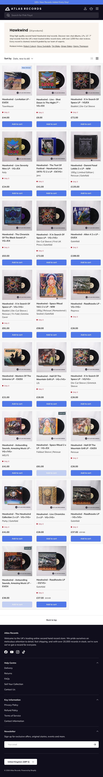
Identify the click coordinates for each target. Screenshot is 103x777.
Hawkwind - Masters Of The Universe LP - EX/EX (16, 377)
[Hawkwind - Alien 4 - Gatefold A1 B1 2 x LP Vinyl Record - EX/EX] (86, 216)
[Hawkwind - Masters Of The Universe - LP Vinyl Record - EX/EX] (17, 357)
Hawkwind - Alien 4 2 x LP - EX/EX (85, 236)
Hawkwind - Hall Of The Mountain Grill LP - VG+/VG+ (51, 378)
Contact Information (14, 721)
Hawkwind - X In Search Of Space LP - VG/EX (85, 101)
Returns (8, 673)
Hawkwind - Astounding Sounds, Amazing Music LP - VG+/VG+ (16, 448)
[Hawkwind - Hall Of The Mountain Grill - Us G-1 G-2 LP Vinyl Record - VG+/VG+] (51, 357)
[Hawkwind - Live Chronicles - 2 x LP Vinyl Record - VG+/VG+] (51, 495)
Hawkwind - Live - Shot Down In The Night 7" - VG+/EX (48, 102)
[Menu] (97, 9)
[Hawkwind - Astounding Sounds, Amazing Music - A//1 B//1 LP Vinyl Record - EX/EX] (17, 561)
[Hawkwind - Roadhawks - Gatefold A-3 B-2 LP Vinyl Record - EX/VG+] (51, 561)
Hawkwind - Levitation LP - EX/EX (16, 101)
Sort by (8, 58)
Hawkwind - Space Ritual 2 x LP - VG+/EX (51, 446)
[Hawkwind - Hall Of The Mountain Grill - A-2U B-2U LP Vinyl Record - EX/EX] (86, 426)
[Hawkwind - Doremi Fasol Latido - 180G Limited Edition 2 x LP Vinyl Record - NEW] (86, 146)
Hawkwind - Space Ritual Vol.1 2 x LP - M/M (49, 305)
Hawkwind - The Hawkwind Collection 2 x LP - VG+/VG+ (16, 515)
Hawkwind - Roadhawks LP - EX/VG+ (50, 581)
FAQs (7, 678)
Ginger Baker (66, 46)
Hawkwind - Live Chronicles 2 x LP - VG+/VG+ (50, 516)
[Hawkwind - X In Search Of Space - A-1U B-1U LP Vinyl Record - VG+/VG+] (51, 216)
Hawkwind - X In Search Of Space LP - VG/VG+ (85, 377)
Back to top (51, 620)
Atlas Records (15, 770)
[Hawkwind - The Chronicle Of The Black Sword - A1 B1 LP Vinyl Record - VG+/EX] (17, 216)
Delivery (8, 668)
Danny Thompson (80, 46)
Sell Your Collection (13, 684)
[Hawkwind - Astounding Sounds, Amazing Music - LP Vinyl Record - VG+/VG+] (17, 426)
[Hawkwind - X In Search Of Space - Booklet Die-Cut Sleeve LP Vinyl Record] (17, 285)
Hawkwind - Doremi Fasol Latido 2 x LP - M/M (84, 167)
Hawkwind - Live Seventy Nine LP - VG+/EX (15, 167)
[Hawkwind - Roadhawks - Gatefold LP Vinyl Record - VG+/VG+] (86, 495)
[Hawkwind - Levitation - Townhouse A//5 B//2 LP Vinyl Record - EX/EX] (17, 80)
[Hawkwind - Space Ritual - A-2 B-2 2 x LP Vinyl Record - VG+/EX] (51, 426)
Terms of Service (12, 715)
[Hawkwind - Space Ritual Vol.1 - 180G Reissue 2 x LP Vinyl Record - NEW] (51, 285)
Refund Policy (11, 710)
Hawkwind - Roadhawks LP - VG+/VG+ (86, 305)
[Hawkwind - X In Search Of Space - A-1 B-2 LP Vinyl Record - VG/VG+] (86, 357)
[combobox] (51, 15)
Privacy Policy (11, 705)
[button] (91, 9)
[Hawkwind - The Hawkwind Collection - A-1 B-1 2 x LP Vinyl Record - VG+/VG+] (17, 495)
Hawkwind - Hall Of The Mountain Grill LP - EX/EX (84, 447)
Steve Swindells (44, 46)
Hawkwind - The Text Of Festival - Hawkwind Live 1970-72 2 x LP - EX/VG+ (49, 168)
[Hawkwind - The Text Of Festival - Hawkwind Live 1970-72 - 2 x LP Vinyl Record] (51, 146)
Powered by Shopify (28, 770)
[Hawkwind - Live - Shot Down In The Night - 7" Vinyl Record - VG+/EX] (51, 81)
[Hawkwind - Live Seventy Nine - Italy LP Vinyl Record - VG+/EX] (17, 146)
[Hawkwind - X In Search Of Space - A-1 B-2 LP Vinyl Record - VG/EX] (86, 80)
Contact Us (9, 689)
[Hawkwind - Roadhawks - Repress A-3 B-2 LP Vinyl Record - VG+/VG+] (86, 285)
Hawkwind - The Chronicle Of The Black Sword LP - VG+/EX (15, 237)
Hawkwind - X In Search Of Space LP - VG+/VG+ (50, 236)
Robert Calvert (29, 46)
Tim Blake (56, 46)
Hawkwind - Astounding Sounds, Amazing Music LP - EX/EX (16, 583)
